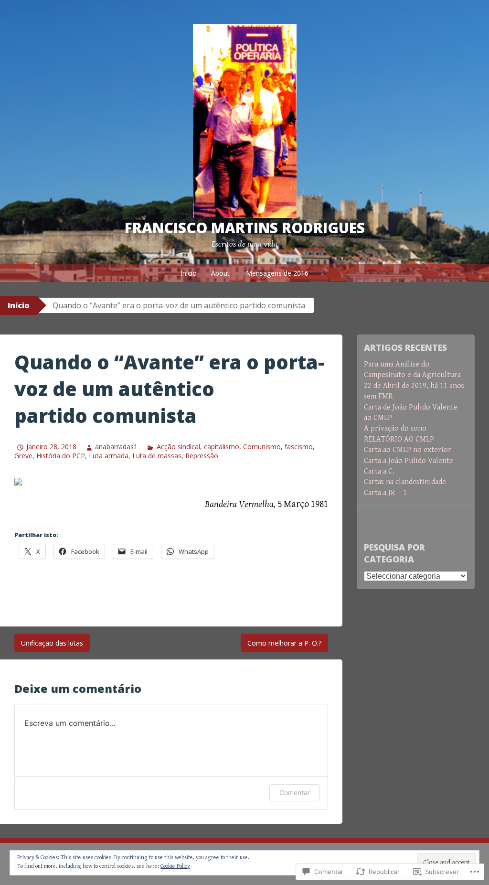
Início (189, 273)
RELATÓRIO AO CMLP (399, 439)
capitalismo (221, 446)
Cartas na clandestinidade (405, 481)
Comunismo (262, 446)
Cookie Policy (175, 866)
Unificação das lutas (52, 643)
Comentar (294, 792)
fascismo (299, 446)
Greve (23, 455)
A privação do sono (395, 428)
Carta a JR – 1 (385, 492)
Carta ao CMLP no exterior (407, 449)
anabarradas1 (116, 446)
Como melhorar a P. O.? (284, 643)
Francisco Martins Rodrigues (245, 227)
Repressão (201, 455)
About (220, 273)
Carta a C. (379, 471)
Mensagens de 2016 (277, 273)
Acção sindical (178, 446)
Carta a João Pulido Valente (408, 460)
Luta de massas (156, 455)
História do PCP (60, 455)
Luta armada (108, 455)
